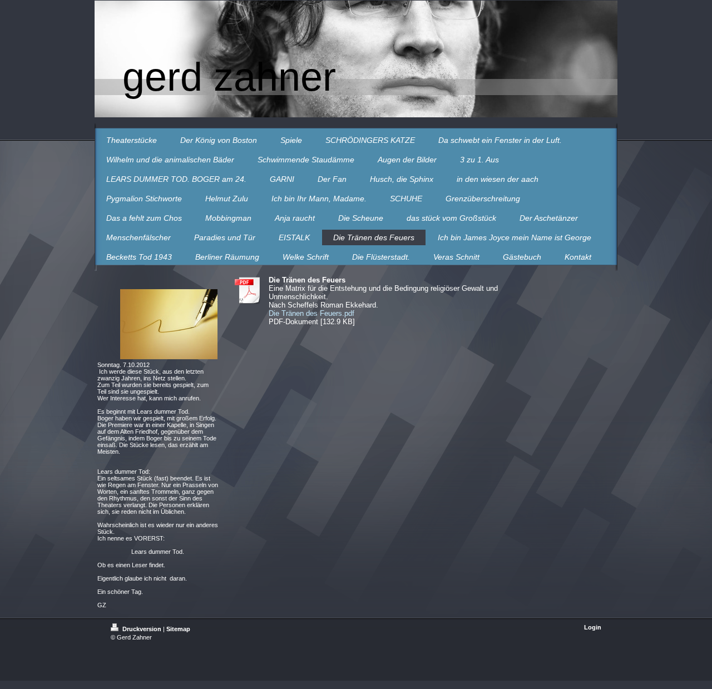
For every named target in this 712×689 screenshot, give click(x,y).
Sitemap (178, 629)
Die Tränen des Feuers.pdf (311, 313)
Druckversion (142, 629)
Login (592, 627)
